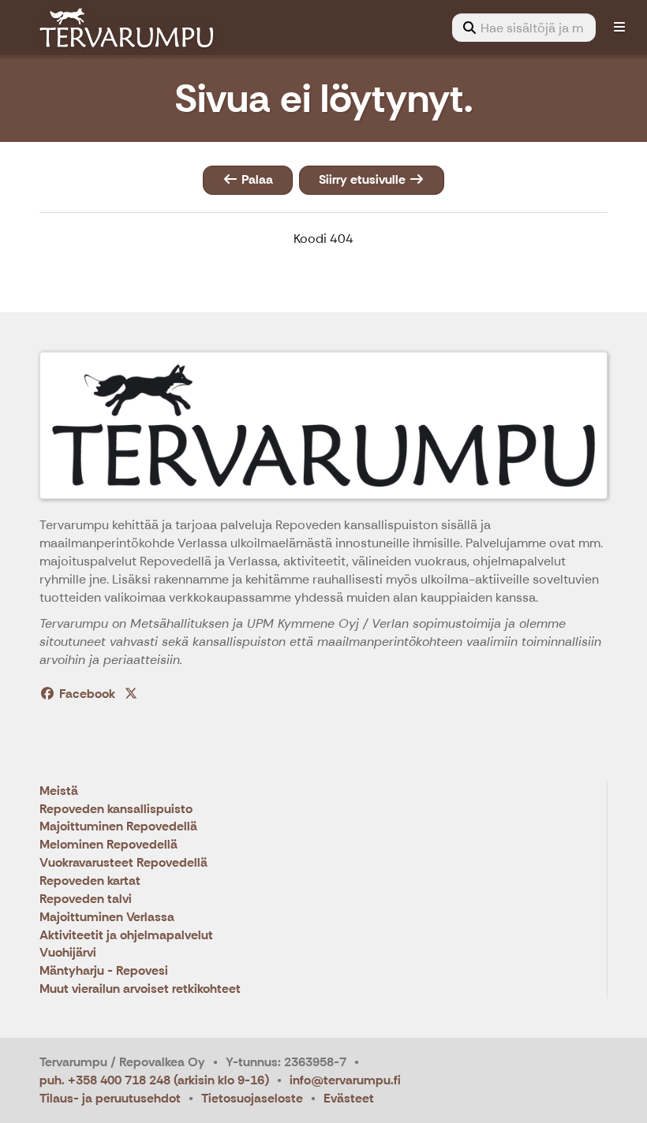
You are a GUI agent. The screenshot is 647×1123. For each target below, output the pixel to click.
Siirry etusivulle (364, 179)
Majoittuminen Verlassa (106, 917)
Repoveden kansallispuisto (116, 809)
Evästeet (349, 1098)
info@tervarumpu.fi (345, 1080)
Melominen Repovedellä (108, 845)
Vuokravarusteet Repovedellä (123, 863)
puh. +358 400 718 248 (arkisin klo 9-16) (154, 1080)
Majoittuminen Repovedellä (118, 826)
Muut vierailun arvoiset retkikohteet (140, 989)
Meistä (58, 791)
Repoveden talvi (85, 899)
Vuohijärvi (67, 953)
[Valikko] (619, 27)
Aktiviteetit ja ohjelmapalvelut (126, 935)
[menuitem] (524, 27)
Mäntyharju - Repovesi (103, 971)
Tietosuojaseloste (252, 1098)
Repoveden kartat (89, 881)
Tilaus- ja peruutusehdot (110, 1098)
